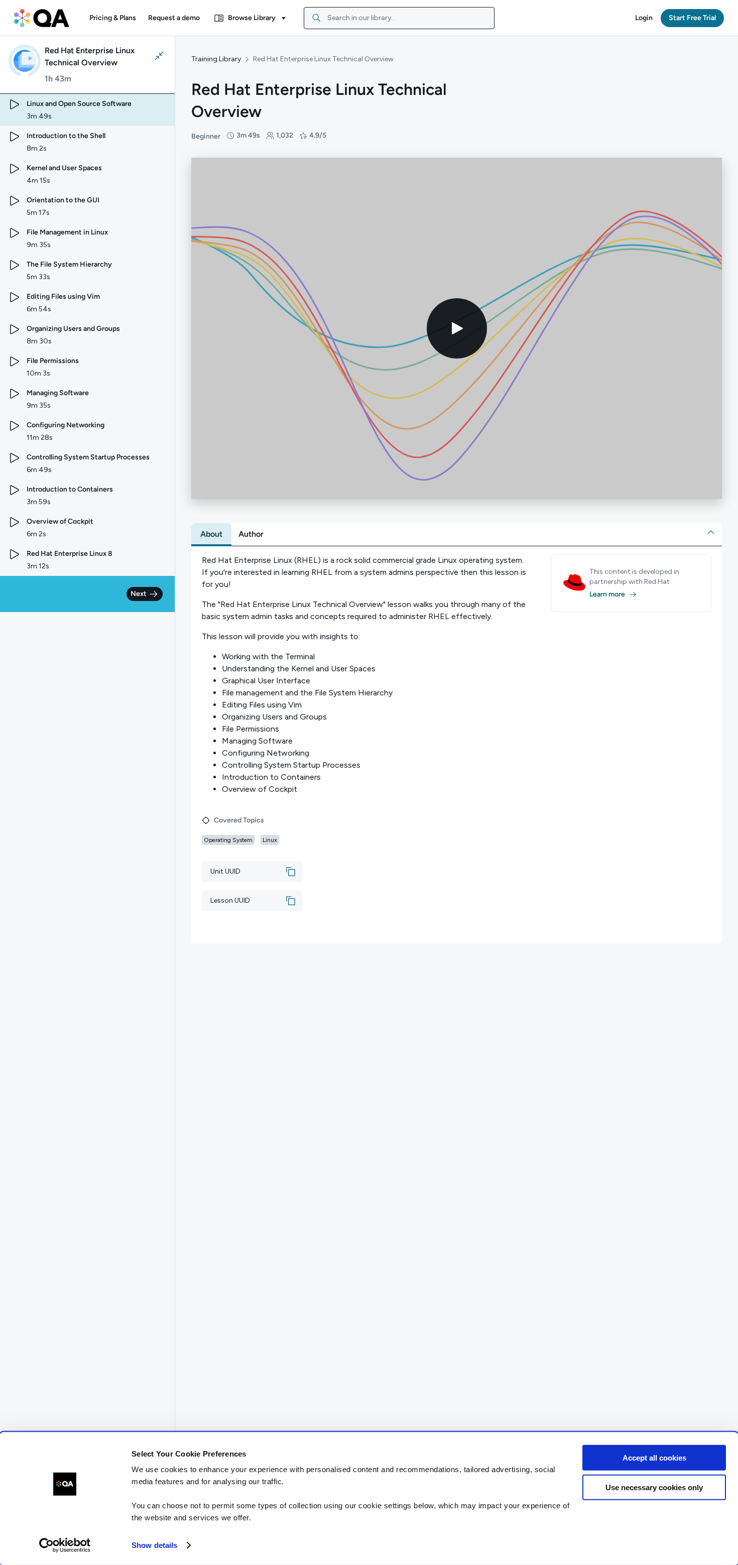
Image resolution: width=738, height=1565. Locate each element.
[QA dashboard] (41, 18)
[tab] (211, 534)
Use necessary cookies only (654, 1487)
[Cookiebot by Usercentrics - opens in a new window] (65, 1545)
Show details (154, 1545)
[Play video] (457, 328)
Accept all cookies (654, 1458)
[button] (112, 18)
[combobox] (399, 18)
